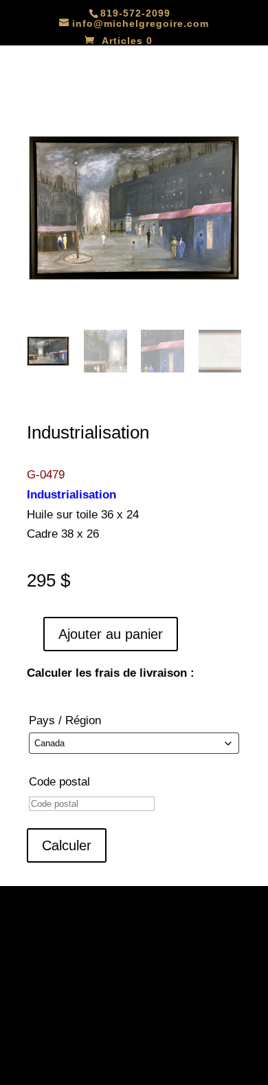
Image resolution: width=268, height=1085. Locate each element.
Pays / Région (65, 720)
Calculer (66, 845)
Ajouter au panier (110, 634)
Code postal (59, 781)
